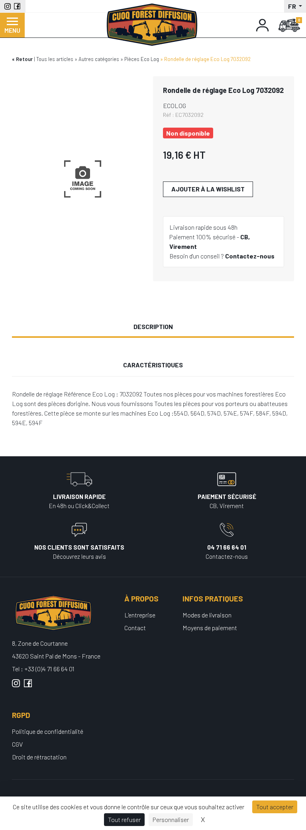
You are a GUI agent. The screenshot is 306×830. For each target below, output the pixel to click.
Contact (135, 627)
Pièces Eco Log (141, 59)
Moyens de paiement (209, 627)
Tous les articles (54, 59)
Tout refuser (124, 819)
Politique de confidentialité (47, 731)
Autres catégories (98, 59)
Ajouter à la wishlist (208, 189)
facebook (28, 686)
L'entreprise (139, 615)
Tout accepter (274, 806)
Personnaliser (171, 819)
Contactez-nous (250, 256)
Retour (24, 59)
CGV (17, 744)
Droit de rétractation (39, 757)
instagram (16, 686)
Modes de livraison (206, 615)
